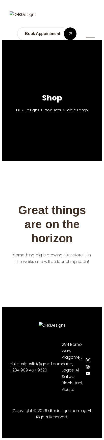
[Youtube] (88, 373)
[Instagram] (88, 367)
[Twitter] (88, 360)
